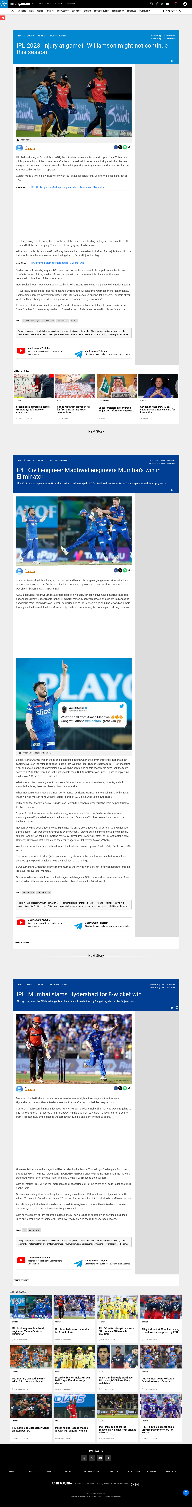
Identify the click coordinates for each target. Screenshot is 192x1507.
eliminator (46, 893)
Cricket (15, 1322)
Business (76, 11)
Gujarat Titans (62, 321)
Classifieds (59, 4)
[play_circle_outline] (34, 386)
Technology (118, 11)
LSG (38, 893)
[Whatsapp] (125, 147)
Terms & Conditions (119, 1484)
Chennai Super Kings (31, 321)
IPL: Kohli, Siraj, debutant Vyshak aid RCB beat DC (30, 1429)
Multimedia (144, 11)
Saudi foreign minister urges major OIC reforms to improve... (117, 409)
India (31, 11)
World (40, 11)
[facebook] (116, 147)
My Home (22, 11)
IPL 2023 (74, 321)
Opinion (50, 11)
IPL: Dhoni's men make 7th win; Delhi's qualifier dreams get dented (73, 1380)
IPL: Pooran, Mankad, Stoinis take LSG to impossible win (28, 1380)
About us (79, 1484)
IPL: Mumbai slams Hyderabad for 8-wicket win (57, 262)
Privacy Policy (103, 1484)
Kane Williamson (47, 321)
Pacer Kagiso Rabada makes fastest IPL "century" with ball (71, 1429)
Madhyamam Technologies (91, 1496)
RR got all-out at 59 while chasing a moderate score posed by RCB (160, 1331)
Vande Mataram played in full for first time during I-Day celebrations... (73, 409)
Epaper (40, 4)
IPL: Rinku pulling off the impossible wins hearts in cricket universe (117, 1429)
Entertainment (101, 11)
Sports (87, 11)
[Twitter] (120, 147)
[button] (4, 4)
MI (24, 893)
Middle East (63, 11)
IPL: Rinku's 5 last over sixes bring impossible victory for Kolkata (158, 1429)
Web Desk (30, 149)
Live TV (48, 4)
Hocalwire (116, 1496)
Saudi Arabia (104, 400)
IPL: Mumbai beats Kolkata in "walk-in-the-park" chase (158, 1380)
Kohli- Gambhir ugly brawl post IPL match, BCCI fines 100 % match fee (116, 1380)
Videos (18, 400)
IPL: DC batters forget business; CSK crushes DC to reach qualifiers (117, 1331)
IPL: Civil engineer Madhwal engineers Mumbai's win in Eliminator (67, 187)
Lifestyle (131, 11)
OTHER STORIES (21, 371)
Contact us (89, 1484)
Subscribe (71, 4)
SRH (24, 1230)
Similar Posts (18, 1292)
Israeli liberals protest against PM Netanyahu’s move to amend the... (32, 409)
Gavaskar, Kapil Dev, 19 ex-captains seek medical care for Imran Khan (157, 409)
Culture (151, 1471)
